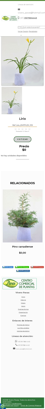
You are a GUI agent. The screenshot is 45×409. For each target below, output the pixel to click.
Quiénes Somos (23, 309)
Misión (23, 303)
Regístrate (33, 31)
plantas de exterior (23, 331)
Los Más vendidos (23, 328)
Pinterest (40, 267)
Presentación (23, 312)
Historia (23, 300)
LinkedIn (26, 270)
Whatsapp (25, 267)
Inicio (23, 297)
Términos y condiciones (12, 404)
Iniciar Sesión (23, 31)
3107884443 (30, 18)
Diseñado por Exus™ (11, 406)
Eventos (23, 315)
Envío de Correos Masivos (31, 406)
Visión (23, 306)
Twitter (10, 267)
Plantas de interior (23, 325)
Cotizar (22, 139)
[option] (22, 57)
